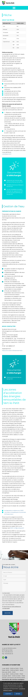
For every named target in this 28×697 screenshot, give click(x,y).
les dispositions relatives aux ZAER (13, 510)
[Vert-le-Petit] (11, 3)
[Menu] (14, 8)
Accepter (8, 693)
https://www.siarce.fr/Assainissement (12, 350)
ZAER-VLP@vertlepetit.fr (17, 528)
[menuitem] (14, 8)
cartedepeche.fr (6, 154)
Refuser (18, 693)
